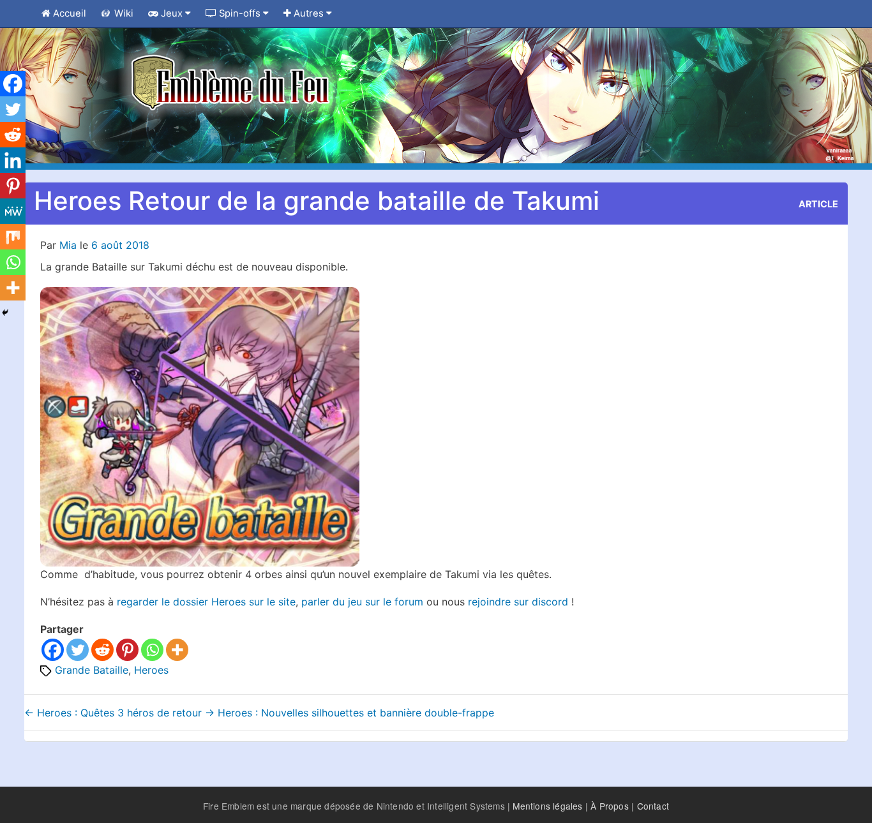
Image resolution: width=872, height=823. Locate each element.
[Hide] (5, 313)
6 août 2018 (120, 245)
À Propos (609, 805)
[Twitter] (77, 650)
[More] (177, 650)
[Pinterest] (127, 650)
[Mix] (13, 236)
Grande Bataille (91, 670)
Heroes (151, 670)
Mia (68, 245)
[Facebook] (52, 650)
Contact (653, 805)
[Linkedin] (13, 160)
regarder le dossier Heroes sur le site (206, 601)
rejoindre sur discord (519, 601)
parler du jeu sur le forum (362, 601)
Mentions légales (547, 805)
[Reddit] (102, 650)
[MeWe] (13, 211)
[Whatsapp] (152, 650)
